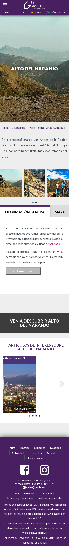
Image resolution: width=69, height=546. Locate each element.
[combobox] (21, 12)
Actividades (19, 452)
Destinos (55, 447)
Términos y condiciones (20, 498)
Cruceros (39, 447)
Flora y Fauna (35, 458)
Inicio (9, 12)
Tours (11, 447)
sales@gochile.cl (36, 487)
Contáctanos (47, 493)
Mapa (60, 212)
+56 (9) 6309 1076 (57, 12)
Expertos (36, 452)
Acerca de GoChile (24, 493)
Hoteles (25, 447)
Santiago (54, 243)
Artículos (52, 452)
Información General (25, 212)
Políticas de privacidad (50, 498)
